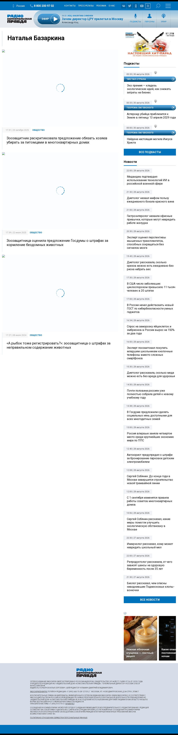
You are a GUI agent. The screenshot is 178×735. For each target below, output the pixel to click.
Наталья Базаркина (35, 38)
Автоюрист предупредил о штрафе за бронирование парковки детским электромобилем (150, 458)
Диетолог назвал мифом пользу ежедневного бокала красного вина (150, 199)
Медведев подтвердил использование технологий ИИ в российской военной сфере (148, 180)
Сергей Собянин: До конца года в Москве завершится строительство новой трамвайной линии (150, 480)
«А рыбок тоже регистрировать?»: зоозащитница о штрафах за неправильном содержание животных (58, 345)
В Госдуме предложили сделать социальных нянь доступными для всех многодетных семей (149, 415)
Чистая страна (136, 79)
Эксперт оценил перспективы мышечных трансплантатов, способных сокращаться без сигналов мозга (146, 242)
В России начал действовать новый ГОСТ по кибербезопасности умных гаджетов (150, 308)
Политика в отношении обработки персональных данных (58, 718)
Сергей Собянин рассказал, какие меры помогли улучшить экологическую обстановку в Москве (148, 524)
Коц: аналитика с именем (80, 16)
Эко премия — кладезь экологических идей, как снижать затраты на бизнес (149, 89)
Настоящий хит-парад (150, 44)
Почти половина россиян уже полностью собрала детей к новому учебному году (150, 394)
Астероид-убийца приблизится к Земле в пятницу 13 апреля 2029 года (151, 115)
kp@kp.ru (70, 704)
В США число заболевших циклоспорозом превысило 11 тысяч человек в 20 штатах (151, 287)
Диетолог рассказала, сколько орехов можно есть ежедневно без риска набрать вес (150, 266)
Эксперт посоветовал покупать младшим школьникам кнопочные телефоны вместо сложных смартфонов (150, 353)
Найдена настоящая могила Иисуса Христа (149, 140)
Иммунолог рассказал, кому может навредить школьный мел (150, 545)
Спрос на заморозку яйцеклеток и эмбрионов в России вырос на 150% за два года (151, 330)
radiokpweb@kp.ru (38, 692)
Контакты (70, 6)
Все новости (150, 599)
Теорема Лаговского (140, 107)
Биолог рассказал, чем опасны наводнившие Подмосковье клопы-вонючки (150, 587)
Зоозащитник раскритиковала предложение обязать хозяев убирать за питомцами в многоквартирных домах (57, 140)
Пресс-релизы (86, 6)
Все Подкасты (150, 152)
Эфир (164, 22)
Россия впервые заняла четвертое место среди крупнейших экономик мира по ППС (150, 437)
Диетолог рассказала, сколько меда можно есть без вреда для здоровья (151, 374)
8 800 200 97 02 (44, 5)
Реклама (101, 6)
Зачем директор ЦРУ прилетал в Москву (92, 19)
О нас (112, 6)
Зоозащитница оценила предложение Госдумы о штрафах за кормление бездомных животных (57, 243)
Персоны (149, 22)
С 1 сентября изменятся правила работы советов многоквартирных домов (149, 501)
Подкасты (135, 22)
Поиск (158, 6)
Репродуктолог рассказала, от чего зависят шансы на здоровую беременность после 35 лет (149, 565)
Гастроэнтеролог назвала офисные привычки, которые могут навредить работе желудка (151, 219)
